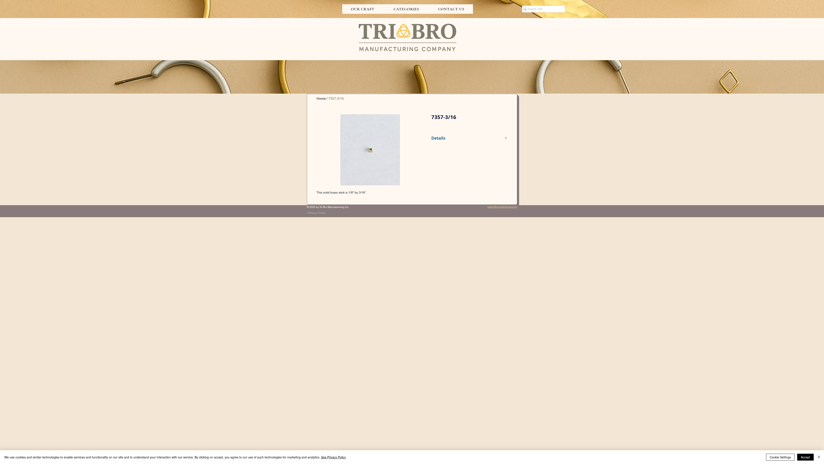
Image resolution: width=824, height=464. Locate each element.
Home (321, 98)
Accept (805, 457)
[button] (362, 9)
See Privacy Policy (333, 457)
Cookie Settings (780, 457)
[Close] (818, 457)
